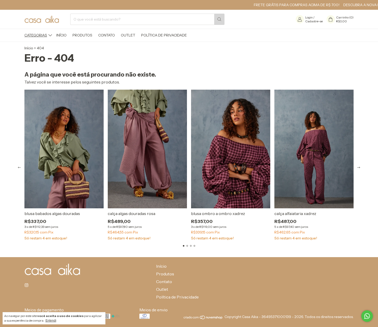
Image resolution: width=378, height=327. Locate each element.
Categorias (35, 35)
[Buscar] (219, 19)
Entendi (51, 320)
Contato (106, 35)
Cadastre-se (314, 21)
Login (309, 17)
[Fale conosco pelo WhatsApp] (367, 316)
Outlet (128, 35)
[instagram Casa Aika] (26, 285)
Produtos (82, 35)
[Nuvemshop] (203, 318)
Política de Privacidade (164, 35)
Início (61, 35)
